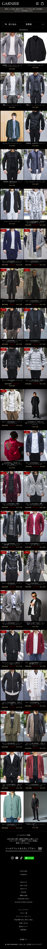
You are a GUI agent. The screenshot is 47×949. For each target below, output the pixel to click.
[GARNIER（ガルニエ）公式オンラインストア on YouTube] (17, 858)
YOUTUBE (23, 871)
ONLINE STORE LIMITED (23, 902)
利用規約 (23, 930)
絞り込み (12, 24)
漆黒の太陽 (23, 895)
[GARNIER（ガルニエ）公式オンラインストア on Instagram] (12, 858)
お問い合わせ (23, 923)
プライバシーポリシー (23, 916)
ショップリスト (23, 910)
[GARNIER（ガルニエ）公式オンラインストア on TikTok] (21, 858)
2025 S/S (23, 889)
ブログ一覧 (23, 913)
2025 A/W (23, 885)
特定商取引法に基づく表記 (23, 920)
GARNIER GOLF (23, 899)
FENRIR (23, 892)
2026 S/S (23, 882)
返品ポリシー (23, 926)
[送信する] (40, 848)
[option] (23, 10)
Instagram (23, 874)
